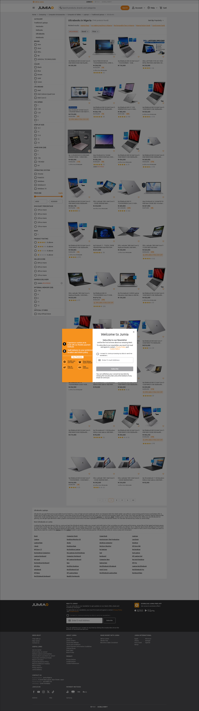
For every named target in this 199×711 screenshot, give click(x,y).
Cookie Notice (115, 349)
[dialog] (99, 355)
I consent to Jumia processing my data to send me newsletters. (116, 354)
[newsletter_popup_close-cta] (133, 332)
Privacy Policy (121, 347)
